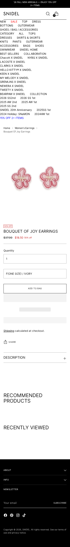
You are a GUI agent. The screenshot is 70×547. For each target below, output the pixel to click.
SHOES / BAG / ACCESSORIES (19, 29)
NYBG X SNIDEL (38, 57)
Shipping (9, 330)
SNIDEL (26, 529)
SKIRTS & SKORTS (28, 37)
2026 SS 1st (27, 97)
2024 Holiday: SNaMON (15, 114)
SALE (14, 21)
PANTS (17, 41)
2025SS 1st (44, 109)
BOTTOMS (6, 25)
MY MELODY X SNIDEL (14, 77)
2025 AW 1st (29, 102)
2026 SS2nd (8, 97)
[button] (35, 297)
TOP (24, 21)
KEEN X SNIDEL (10, 73)
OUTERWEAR (26, 25)
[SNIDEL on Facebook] (6, 515)
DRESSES (6, 37)
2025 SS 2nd (8, 106)
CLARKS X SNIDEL (12, 65)
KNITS (4, 41)
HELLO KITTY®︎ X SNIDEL (16, 69)
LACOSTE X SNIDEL (12, 61)
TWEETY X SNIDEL (12, 89)
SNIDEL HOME (29, 49)
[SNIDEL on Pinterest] (12, 515)
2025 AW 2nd (8, 102)
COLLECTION (38, 94)
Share (12, 342)
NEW (3, 21)
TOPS (32, 33)
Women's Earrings (24, 128)
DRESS (36, 21)
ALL (21, 33)
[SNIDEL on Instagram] (18, 515)
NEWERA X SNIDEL (12, 86)
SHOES (39, 45)
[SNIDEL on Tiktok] (24, 515)
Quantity (9, 250)
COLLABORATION (35, 53)
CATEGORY (7, 33)
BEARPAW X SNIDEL (12, 94)
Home (7, 128)
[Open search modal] (48, 14)
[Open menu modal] (64, 14)
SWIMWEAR (7, 49)
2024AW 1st (41, 114)
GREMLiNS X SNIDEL (13, 81)
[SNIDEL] (11, 13)
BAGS (26, 45)
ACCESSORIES (9, 45)
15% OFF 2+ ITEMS (12, 117)
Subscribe (59, 503)
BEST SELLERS (9, 53)
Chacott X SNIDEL (11, 57)
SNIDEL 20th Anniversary (16, 109)
